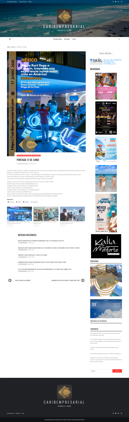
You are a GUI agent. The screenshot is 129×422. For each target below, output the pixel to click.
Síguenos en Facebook (98, 321)
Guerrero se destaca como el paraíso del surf (66, 280)
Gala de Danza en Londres (23, 280)
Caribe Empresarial (23, 163)
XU (83, 419)
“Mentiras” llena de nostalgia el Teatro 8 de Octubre (32, 255)
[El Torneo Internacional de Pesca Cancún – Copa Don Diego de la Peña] (45, 214)
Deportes (28, 155)
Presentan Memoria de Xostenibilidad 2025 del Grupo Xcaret (104, 348)
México (30, 1)
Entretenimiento (36, 155)
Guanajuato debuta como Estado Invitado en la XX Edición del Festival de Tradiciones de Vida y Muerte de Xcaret (49, 248)
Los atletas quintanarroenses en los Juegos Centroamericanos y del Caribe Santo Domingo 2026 (44, 269)
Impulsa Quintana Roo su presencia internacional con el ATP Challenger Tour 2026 (41, 241)
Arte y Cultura (20, 155)
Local (74, 39)
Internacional (57, 39)
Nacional (67, 39)
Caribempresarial (64, 26)
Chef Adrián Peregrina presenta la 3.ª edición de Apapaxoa (105, 353)
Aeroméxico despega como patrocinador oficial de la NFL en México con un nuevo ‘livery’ (42, 262)
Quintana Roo (23, 1)
